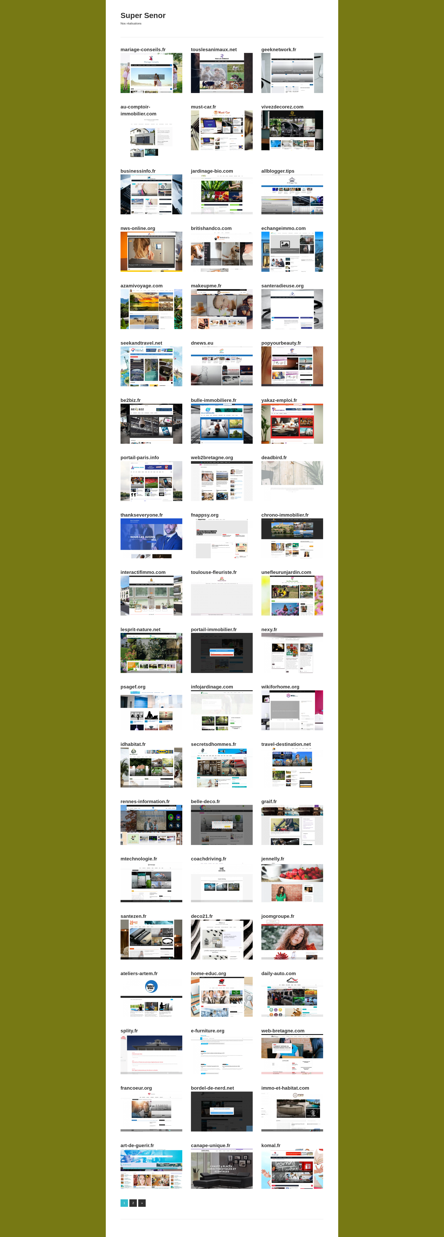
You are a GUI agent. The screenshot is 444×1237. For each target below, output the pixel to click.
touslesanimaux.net (214, 49)
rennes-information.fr (145, 801)
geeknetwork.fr (278, 49)
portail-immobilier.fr (214, 629)
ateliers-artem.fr (139, 973)
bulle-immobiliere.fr (213, 400)
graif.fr (269, 801)
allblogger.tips (277, 171)
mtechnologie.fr (139, 858)
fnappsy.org (205, 515)
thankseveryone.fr (142, 515)
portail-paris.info (140, 457)
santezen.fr (133, 916)
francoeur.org (136, 1088)
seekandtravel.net (141, 343)
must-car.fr (203, 107)
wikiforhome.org (280, 686)
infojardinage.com (212, 686)
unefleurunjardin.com (286, 572)
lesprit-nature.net (140, 629)
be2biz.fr (131, 400)
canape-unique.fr (210, 1145)
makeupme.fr (206, 285)
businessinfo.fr (138, 171)
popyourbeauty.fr (281, 343)
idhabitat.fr (133, 744)
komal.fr (270, 1145)
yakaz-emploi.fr (279, 400)
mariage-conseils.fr (143, 49)
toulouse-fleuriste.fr (214, 572)
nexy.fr (269, 629)
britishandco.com (211, 228)
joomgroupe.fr (277, 916)
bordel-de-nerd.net (212, 1088)
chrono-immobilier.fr (285, 515)
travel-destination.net (286, 744)
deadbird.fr (274, 457)
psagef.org (133, 686)
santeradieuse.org (282, 285)
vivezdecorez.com (282, 107)
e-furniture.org (207, 1030)
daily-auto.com (278, 973)
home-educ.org (208, 973)
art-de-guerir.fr (137, 1145)
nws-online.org (138, 228)
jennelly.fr (272, 858)
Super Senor (143, 15)
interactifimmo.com (143, 572)
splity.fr (129, 1030)
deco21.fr (202, 916)
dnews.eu (202, 343)
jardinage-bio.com (212, 171)
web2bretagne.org (212, 457)
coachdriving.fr (208, 858)
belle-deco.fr (205, 801)
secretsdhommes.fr (213, 744)
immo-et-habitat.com (285, 1088)
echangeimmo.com (283, 228)
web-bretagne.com (283, 1030)
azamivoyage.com (142, 285)
